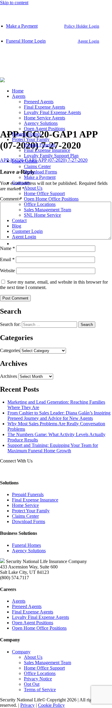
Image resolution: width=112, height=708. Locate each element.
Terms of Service (40, 689)
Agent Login (88, 41)
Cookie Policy (51, 705)
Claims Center (37, 166)
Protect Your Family (31, 139)
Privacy (27, 705)
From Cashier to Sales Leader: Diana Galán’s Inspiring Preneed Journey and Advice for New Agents (59, 415)
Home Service (25, 505)
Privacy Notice (38, 678)
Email (7, 259)
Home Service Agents (44, 117)
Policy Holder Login (81, 26)
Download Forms (40, 171)
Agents (18, 96)
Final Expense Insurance (47, 150)
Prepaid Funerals (40, 144)
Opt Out (31, 684)
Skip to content (14, 2)
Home (18, 90)
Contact (19, 220)
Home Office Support (44, 193)
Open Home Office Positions (51, 198)
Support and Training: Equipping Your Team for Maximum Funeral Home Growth (52, 448)
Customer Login (27, 231)
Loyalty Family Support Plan (51, 155)
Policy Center (25, 161)
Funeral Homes (26, 134)
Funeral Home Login (26, 41)
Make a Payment (22, 26)
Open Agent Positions (44, 128)
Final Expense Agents (44, 107)
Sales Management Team (47, 209)
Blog (16, 225)
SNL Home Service (42, 215)
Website (7, 270)
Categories (10, 350)
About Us (33, 188)
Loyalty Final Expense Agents (52, 112)
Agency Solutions (41, 123)
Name (7, 248)
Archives (8, 376)
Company (21, 182)
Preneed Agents (38, 101)
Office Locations (40, 204)
